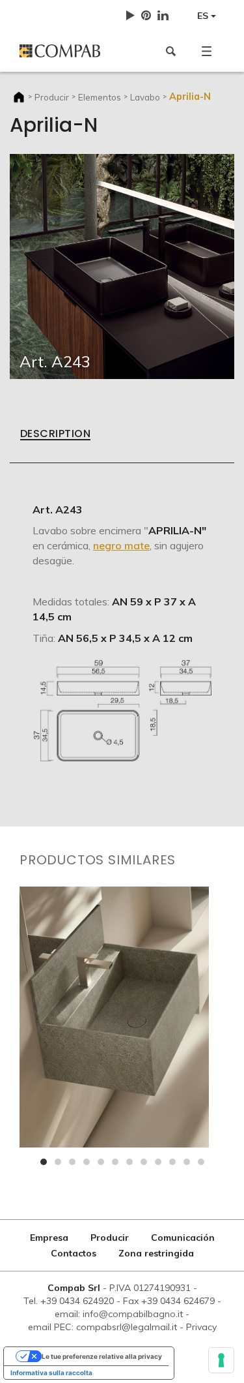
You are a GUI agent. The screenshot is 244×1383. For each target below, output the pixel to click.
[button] (206, 50)
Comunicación (183, 1237)
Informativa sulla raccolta (51, 1372)
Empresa (49, 1237)
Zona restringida (156, 1253)
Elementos (99, 96)
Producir (51, 96)
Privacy (201, 1327)
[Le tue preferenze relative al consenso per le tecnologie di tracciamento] (221, 1360)
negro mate (121, 545)
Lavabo (145, 96)
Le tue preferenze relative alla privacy (102, 1356)
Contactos (73, 1253)
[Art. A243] (122, 265)
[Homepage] (66, 50)
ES (204, 16)
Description (55, 434)
